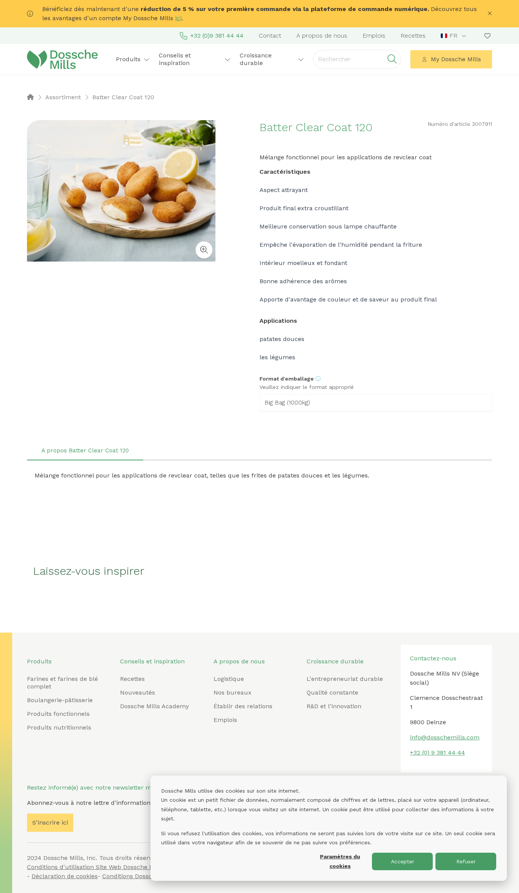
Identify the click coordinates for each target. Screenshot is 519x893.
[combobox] (454, 36)
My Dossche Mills (456, 59)
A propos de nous (321, 35)
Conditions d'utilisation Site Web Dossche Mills (95, 867)
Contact (270, 35)
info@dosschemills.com (444, 737)
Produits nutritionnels (59, 727)
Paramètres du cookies (340, 861)
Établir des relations (243, 706)
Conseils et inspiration (152, 661)
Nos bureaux (233, 692)
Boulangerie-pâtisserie (60, 700)
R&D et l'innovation (334, 706)
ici (178, 18)
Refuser (466, 861)
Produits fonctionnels (58, 713)
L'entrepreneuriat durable (345, 678)
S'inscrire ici (50, 822)
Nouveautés (137, 692)
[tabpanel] (259, 475)
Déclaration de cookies (65, 876)
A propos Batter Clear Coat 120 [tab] (85, 450)
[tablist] (259, 451)
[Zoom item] (204, 250)
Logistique (229, 678)
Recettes (413, 35)
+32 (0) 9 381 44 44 (437, 752)
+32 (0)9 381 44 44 (217, 35)
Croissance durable (335, 661)
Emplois (373, 35)
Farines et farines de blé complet (62, 682)
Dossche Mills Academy (154, 706)
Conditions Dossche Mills (138, 876)
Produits (39, 661)
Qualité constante (332, 692)
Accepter (402, 861)
